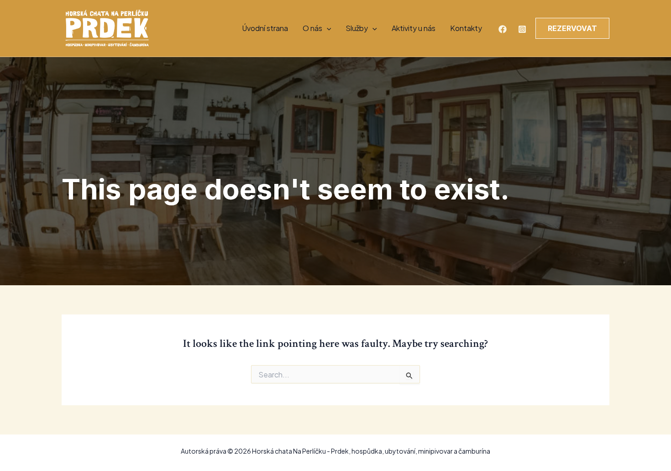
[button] (326, 28)
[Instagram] (522, 29)
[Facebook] (502, 29)
